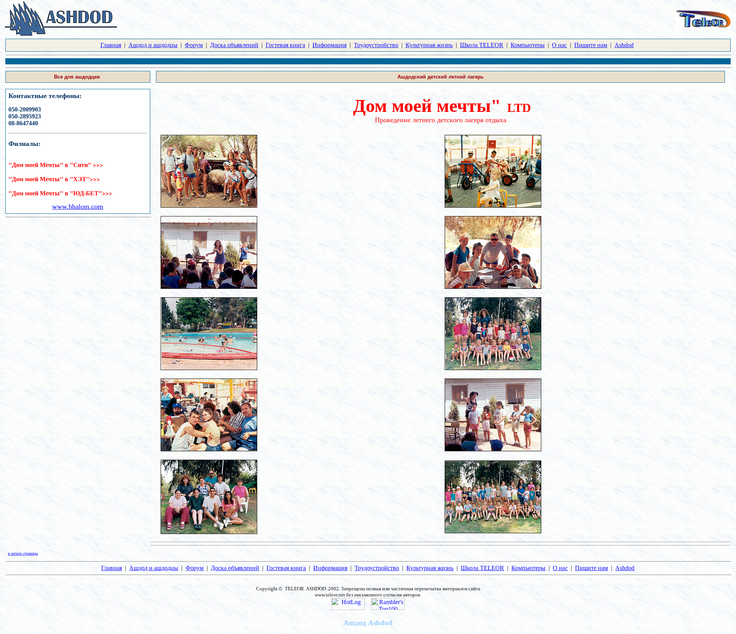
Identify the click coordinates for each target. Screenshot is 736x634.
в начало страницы (23, 553)
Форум (194, 45)
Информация (329, 45)
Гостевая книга (285, 45)
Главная (110, 45)
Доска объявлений (234, 45)
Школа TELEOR (481, 45)
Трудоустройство (376, 45)
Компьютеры (528, 45)
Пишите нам (590, 45)
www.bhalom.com (77, 206)
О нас (559, 45)
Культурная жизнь (429, 45)
